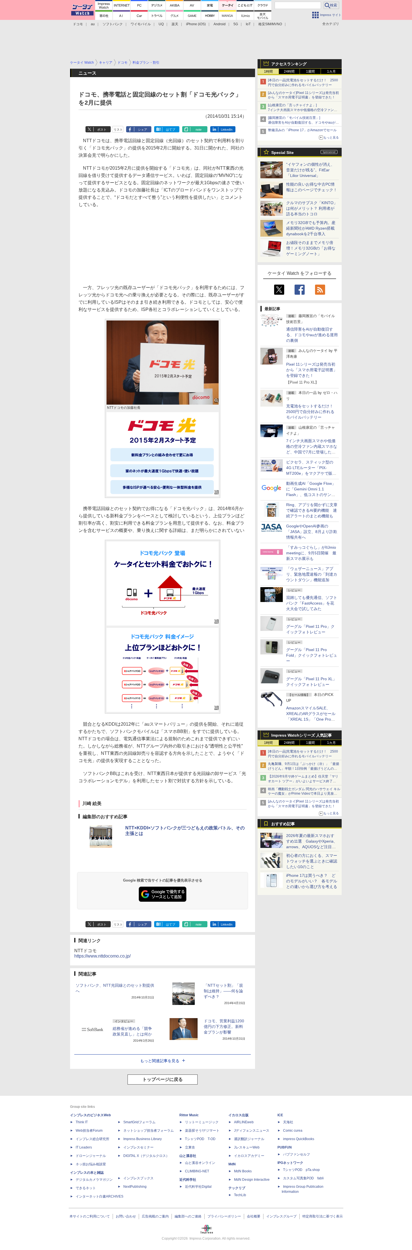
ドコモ (78, 24)
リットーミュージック (202, 1122)
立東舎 (190, 1147)
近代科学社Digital (198, 1187)
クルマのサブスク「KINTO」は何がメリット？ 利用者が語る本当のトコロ (311, 208)
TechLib (240, 1195)
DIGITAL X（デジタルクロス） (146, 1156)
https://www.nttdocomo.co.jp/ (102, 956)
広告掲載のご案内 (155, 1216)
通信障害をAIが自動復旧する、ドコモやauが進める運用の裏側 (312, 335)
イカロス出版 (238, 1115)
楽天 (175, 24)
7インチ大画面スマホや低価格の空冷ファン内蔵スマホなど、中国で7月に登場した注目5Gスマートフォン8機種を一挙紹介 (311, 452)
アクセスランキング (289, 64)
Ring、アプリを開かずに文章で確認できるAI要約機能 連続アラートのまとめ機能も (311, 510)
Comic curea (292, 1131)
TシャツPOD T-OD (200, 1139)
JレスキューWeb (247, 1147)
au (93, 24)
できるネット (86, 1188)
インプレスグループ (281, 1216)
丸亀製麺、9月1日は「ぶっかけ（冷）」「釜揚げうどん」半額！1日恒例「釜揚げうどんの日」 (303, 768)
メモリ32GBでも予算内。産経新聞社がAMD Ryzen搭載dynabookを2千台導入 (310, 228)
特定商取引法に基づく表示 (322, 1216)
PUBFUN (284, 1147)
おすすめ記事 (283, 824)
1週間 (310, 71)
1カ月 (331, 71)
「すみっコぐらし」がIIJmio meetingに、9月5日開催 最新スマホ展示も (311, 553)
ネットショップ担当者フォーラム (148, 1131)
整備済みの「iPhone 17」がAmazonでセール (302, 130)
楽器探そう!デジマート (202, 1131)
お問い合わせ (126, 1216)
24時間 (289, 71)
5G (235, 24)
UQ (161, 24)
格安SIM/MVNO (270, 24)
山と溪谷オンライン (200, 1163)
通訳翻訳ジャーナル (249, 1139)
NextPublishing (135, 1187)
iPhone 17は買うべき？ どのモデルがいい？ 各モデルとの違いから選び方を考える (311, 881)
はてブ (170, 129)
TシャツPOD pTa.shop (301, 1170)
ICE (280, 1115)
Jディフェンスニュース (251, 1131)
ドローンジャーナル (91, 1156)
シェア (142, 129)
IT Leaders (84, 1147)
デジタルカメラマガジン (94, 1180)
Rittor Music (189, 1115)
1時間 (268, 71)
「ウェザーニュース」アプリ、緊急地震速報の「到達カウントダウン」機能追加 (311, 574)
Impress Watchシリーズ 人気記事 (301, 735)
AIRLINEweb (244, 1122)
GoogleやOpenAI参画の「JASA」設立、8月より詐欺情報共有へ (311, 531)
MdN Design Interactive (252, 1180)
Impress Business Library (142, 1139)
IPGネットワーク (290, 1163)
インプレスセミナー (138, 1147)
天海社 (288, 1122)
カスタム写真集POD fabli (303, 1178)
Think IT (82, 1122)
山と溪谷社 (187, 1156)
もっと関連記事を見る (159, 1060)
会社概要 (253, 1216)
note (199, 129)
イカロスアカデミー (249, 1156)
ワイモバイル (141, 24)
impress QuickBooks (298, 1139)
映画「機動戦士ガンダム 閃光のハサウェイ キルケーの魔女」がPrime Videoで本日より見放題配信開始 (304, 794)
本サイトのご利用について (90, 1216)
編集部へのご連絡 (188, 1216)
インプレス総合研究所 (92, 1139)
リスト (118, 129)
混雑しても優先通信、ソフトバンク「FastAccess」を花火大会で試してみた (311, 603)
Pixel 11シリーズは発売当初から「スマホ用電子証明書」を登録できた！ (311, 370)
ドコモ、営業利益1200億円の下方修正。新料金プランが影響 (224, 1026)
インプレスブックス (138, 1178)
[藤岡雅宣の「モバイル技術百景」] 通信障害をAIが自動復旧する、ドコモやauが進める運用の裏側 (303, 122)
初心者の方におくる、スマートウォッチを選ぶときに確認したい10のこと (311, 861)
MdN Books (243, 1171)
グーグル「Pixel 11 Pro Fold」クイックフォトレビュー (311, 655)
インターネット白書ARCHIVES (99, 1196)
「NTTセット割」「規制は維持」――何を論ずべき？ (223, 991)
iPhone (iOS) (196, 24)
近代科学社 (187, 1180)
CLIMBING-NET (197, 1171)
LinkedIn (226, 129)
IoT (248, 24)
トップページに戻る (162, 1079)
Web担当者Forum (89, 1131)
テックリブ (236, 1188)
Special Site (282, 152)
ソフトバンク (113, 24)
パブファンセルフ (296, 1154)
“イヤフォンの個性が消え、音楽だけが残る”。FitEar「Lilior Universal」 (310, 170)
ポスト (102, 129)
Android (220, 24)
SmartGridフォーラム (139, 1122)
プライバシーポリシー (224, 1216)
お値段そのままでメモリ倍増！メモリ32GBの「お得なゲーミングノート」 (310, 248)
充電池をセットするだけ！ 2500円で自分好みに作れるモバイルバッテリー (311, 411)
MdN (232, 1164)
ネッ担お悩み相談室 (91, 1164)
